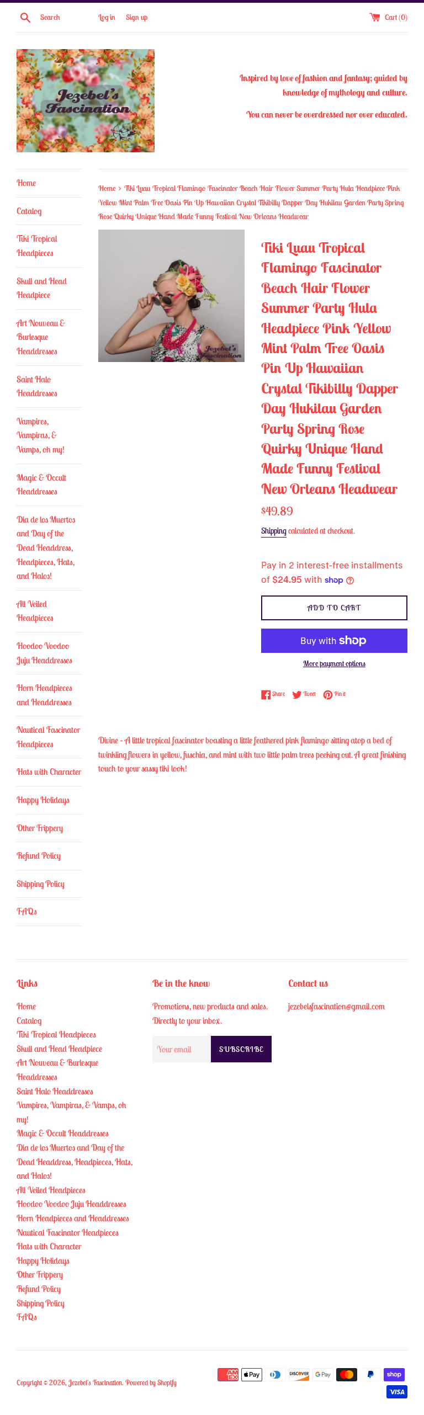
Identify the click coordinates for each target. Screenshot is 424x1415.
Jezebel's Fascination (95, 1382)
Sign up (136, 17)
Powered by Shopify (151, 1382)
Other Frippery (40, 827)
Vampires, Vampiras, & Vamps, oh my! (41, 435)
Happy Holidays (43, 799)
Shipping (274, 530)
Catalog (29, 210)
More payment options (334, 663)
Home (26, 182)
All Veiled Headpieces (35, 611)
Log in (106, 17)
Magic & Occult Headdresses (41, 484)
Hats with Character (49, 771)
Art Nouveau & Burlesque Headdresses (41, 337)
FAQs (27, 911)
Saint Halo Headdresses (37, 386)
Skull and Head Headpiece (42, 288)
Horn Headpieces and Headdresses (44, 695)
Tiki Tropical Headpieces (37, 245)
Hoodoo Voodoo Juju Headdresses (44, 653)
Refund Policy (39, 855)
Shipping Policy (41, 883)
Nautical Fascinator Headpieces (48, 736)
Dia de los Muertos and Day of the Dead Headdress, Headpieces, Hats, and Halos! (46, 547)
